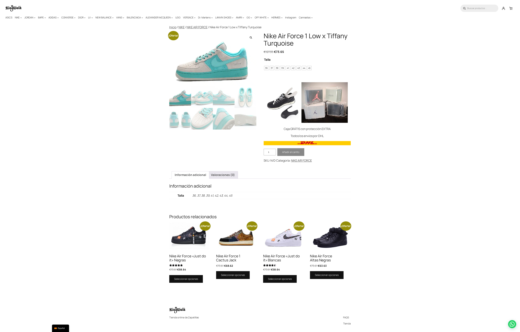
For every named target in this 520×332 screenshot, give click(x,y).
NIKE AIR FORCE (197, 27)
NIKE (181, 27)
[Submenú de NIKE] (21, 17)
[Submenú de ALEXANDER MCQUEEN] (172, 17)
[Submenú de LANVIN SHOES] (232, 17)
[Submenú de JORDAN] (34, 17)
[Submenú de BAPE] (45, 17)
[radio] (266, 68)
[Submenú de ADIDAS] (58, 17)
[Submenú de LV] (92, 17)
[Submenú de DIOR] (85, 17)
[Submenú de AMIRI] (243, 17)
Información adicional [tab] (190, 175)
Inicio (172, 27)
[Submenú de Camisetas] (312, 17)
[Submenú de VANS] (123, 17)
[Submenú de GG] (251, 17)
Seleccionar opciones (186, 278)
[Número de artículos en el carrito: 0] (511, 8)
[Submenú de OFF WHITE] (268, 17)
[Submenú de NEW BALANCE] (113, 17)
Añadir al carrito (290, 152)
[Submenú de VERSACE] (195, 17)
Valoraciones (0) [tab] (223, 175)
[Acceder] (503, 8)
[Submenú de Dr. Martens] (212, 17)
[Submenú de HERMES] (282, 17)
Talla (267, 60)
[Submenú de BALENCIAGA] (142, 17)
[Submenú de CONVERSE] (75, 17)
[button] (250, 37)
